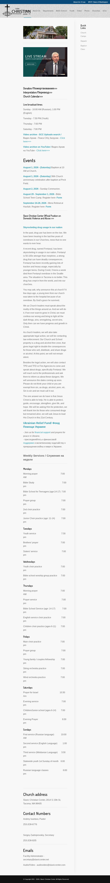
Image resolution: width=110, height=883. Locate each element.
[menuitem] (79, 2)
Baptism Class (84, 47)
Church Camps (83, 34)
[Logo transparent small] (16, 11)
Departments (84, 41)
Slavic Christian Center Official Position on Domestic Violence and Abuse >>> (42, 217)
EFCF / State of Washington (98, 2)
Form (59, 198)
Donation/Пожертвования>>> (40, 88)
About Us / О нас (79, 2)
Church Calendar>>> (33, 96)
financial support (42, 432)
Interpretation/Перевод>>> (37, 92)
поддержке (28, 443)
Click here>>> (43, 150)
